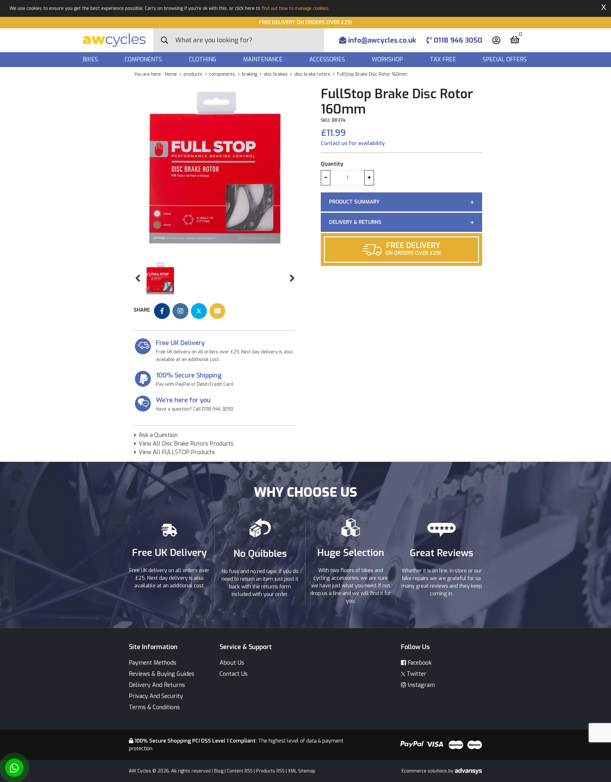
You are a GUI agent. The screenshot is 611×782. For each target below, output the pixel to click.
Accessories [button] (328, 59)
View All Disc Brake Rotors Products (186, 443)
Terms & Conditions (154, 707)
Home (171, 74)
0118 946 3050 (457, 40)
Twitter (415, 674)
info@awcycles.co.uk (381, 40)
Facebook (419, 663)
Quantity (332, 164)
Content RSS (240, 771)
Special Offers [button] (505, 59)
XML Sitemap (301, 771)
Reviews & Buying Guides (161, 674)
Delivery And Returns (157, 685)
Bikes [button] (91, 59)
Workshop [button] (388, 59)
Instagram (420, 685)
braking (249, 74)
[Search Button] (164, 40)
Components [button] (144, 59)
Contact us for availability (353, 143)
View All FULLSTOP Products (177, 452)
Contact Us (234, 674)
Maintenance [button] (263, 59)
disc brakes (276, 74)
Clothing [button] (203, 59)
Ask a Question (158, 435)
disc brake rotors (312, 74)
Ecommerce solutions (425, 771)
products (193, 74)
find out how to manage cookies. (295, 8)
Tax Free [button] (444, 59)
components (222, 74)
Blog (218, 771)
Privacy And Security (156, 696)
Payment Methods (152, 663)
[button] (138, 278)
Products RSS (270, 771)
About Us (232, 663)
